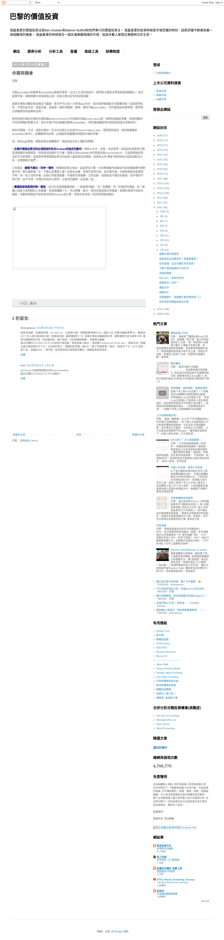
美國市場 (161, 95)
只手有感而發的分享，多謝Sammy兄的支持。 (181, 588)
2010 (160, 309)
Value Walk (162, 664)
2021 (160, 159)
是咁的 (160, 891)
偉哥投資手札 (164, 845)
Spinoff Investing (165, 728)
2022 (160, 154)
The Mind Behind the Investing (172, 882)
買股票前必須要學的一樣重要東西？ (178, 258)
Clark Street (162, 724)
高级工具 (92, 51)
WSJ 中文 (161, 647)
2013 (160, 197)
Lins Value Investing (167, 676)
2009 (160, 313)
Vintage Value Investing (169, 672)
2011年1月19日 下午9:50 (50, 327)
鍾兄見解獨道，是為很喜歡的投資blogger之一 (181, 595)
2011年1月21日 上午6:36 (40, 365)
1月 (162, 249)
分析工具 (56, 51)
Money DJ (161, 656)
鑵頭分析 (164, 287)
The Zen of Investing (167, 715)
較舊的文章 (138, 434)
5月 (162, 230)
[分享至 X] (28, 303)
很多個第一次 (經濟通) (168, 859)
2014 (160, 193)
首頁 (78, 434)
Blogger (118, 931)
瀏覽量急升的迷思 (166, 871)
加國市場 (161, 99)
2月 (162, 245)
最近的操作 (160, 747)
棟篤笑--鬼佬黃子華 (167, 697)
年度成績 (161, 525)
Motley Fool (162, 631)
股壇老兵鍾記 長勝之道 (169, 868)
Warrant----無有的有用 (171, 277)
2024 (160, 145)
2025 (160, 140)
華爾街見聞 (162, 639)
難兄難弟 (175, 363)
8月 (162, 221)
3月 (162, 240)
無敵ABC (164, 292)
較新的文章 (19, 434)
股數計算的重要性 (169, 253)
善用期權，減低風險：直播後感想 (189, 388)
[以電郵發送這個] (21, 303)
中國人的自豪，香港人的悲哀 (186, 467)
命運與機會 (165, 273)
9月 (162, 216)
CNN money (163, 643)
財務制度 (113, 51)
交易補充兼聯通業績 (167, 893)
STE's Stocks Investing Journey (176, 879)
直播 (73, 51)
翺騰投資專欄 (163, 689)
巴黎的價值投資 (34, 16)
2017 (160, 178)
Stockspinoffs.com (166, 719)
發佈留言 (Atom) (29, 440)
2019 (160, 169)
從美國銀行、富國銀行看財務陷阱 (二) (180, 297)
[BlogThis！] (25, 303)
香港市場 (161, 91)
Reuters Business (166, 651)
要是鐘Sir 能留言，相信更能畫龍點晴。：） (180, 609)
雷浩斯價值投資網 (166, 685)
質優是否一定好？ (169, 282)
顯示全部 (205, 901)
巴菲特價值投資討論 (167, 680)
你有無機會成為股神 (182, 497)
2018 (160, 173)
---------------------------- (168, 660)
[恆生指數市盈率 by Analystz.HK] (175, 827)
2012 (160, 202)
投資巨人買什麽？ (166, 693)
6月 (162, 225)
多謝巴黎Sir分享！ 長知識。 (171, 602)
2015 (160, 188)
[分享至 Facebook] (31, 303)
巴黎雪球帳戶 (163, 73)
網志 (16, 51)
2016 (160, 183)
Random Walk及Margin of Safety (189, 549)
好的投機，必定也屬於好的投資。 (177, 263)
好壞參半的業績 (165, 848)
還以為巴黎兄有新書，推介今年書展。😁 (178, 581)
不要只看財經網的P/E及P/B (174, 268)
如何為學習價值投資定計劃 (174, 301)
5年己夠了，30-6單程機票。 (186, 439)
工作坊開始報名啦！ (167, 415)
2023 (160, 149)
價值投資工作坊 (179, 333)
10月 (163, 211)
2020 (160, 164)
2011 (160, 207)
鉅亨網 (160, 635)
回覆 (22, 354)
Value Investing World (168, 668)
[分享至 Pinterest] (35, 303)
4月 (162, 235)
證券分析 (34, 51)
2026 (160, 135)
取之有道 (162, 857)
